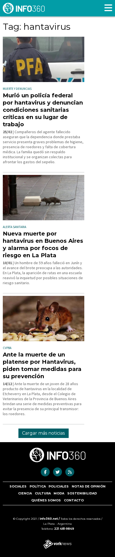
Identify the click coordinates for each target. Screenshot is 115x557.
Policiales (59, 486)
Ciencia (25, 493)
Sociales (18, 486)
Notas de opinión (89, 486)
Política (38, 486)
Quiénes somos (46, 500)
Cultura (43, 493)
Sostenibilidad (82, 493)
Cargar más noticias (43, 433)
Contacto (74, 500)
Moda (59, 493)
